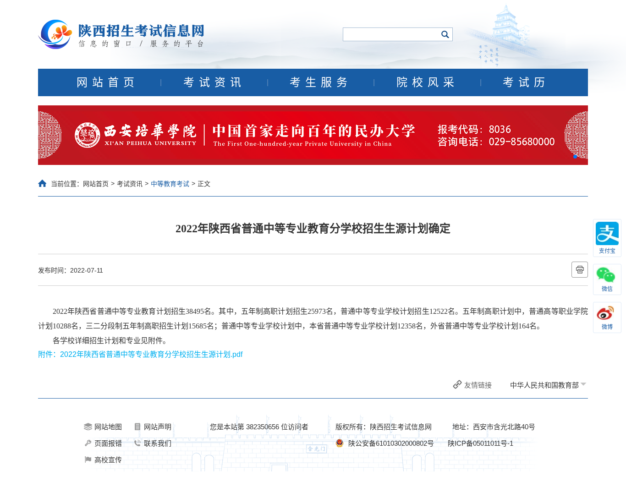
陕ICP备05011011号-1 (480, 443)
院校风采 (427, 82)
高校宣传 (108, 460)
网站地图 (108, 427)
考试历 (526, 82)
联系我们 (157, 443)
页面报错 (108, 443)
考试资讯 (214, 82)
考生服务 (321, 82)
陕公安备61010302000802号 (391, 443)
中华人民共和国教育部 (544, 385)
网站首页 (108, 82)
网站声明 (157, 427)
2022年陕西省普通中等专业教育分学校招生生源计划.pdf (151, 354)
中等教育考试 (170, 183)
